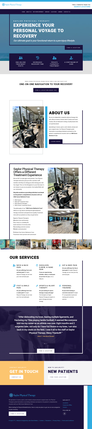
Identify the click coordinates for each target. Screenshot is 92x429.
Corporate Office (67, 405)
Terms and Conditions (68, 420)
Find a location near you (46, 90)
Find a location (17, 413)
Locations (54, 11)
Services (47, 11)
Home (23, 11)
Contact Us (67, 11)
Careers (60, 11)
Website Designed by (22, 420)
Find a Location (73, 47)
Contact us (16, 377)
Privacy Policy (56, 420)
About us (28, 11)
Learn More (55, 141)
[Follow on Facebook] (64, 413)
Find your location (58, 377)
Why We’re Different (38, 11)
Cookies (41, 420)
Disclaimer (48, 420)
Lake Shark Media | (33, 420)
